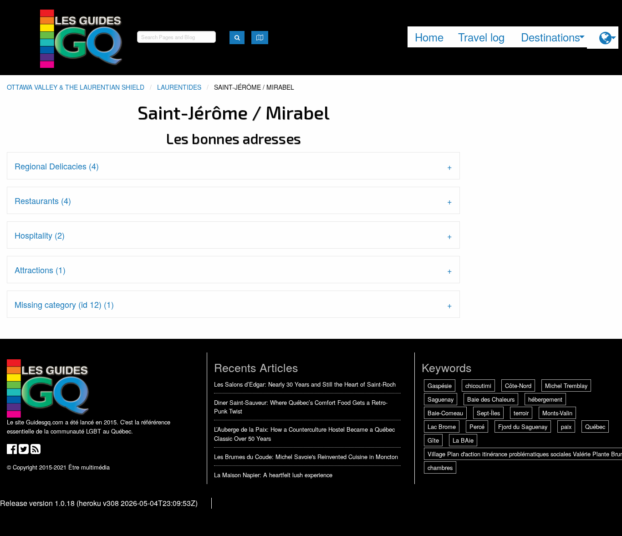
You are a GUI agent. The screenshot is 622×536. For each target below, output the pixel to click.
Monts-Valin (557, 412)
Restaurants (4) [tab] (43, 200)
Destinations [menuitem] (550, 37)
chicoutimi (478, 385)
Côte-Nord (518, 385)
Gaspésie (440, 385)
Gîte (433, 440)
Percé (476, 426)
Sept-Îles (488, 412)
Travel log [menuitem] (481, 37)
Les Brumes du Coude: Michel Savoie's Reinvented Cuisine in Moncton (306, 456)
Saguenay (441, 399)
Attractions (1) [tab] (40, 270)
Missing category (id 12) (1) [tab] (64, 304)
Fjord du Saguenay (522, 426)
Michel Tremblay (566, 385)
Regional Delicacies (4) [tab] (57, 166)
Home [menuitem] (429, 37)
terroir (521, 412)
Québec (595, 426)
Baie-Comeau (445, 412)
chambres (440, 467)
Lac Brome (442, 426)
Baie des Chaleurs (491, 399)
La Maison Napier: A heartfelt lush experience (273, 474)
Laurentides (179, 87)
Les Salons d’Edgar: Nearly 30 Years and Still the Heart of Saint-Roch (305, 384)
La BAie (463, 440)
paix (566, 426)
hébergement (545, 399)
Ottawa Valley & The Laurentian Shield (75, 87)
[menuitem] (602, 37)
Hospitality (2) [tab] (40, 235)
